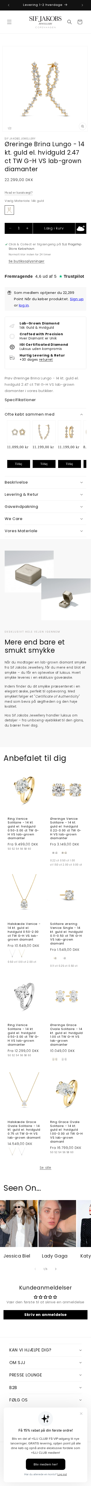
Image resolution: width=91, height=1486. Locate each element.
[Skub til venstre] (35, 1269)
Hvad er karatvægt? (19, 192)
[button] (9, 22)
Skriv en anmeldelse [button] (45, 1314)
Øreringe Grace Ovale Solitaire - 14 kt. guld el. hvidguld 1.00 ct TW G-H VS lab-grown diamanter (66, 1035)
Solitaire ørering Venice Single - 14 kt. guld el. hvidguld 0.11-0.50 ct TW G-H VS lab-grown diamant (66, 934)
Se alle (45, 1167)
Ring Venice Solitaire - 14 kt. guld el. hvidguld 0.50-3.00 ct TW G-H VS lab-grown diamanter (23, 829)
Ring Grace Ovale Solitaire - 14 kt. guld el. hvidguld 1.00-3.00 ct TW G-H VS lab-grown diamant (66, 1132)
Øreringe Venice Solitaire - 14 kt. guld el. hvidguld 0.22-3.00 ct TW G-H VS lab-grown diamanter (65, 829)
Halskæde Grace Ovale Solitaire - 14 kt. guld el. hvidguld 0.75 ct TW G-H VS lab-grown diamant (24, 1130)
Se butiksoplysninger (27, 261)
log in (24, 305)
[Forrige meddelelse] (9, 5)
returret (46, 359)
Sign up (77, 298)
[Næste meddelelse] (82, 5)
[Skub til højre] (56, 1269)
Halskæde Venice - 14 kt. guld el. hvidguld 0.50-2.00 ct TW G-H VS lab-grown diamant (24, 932)
